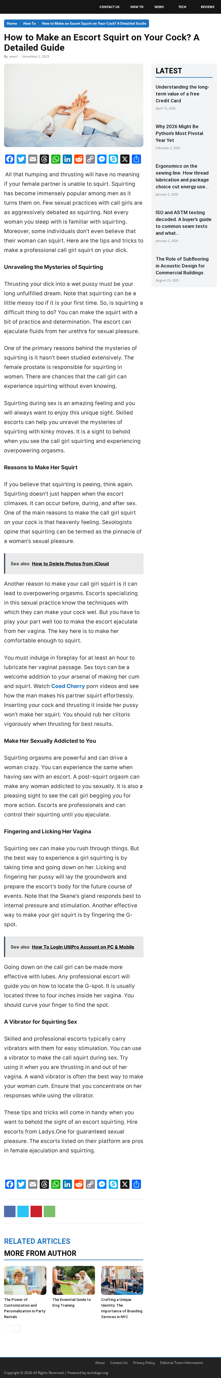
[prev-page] (7, 1328)
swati (13, 56)
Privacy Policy (144, 1362)
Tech (182, 7)
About (100, 1362)
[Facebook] (10, 1211)
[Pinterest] (36, 1211)
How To (137, 7)
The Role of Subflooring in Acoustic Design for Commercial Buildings (182, 265)
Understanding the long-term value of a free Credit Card (182, 93)
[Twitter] (23, 1211)
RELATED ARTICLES (37, 1241)
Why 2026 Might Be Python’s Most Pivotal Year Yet (179, 133)
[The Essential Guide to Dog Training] (73, 1280)
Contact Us (109, 7)
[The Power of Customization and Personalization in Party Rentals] (25, 1280)
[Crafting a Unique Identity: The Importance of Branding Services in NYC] (122, 1280)
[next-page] (16, 1328)
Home (12, 23)
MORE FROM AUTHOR (40, 1253)
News (159, 7)
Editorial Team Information (181, 1362)
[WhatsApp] (49, 1211)
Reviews (207, 7)
